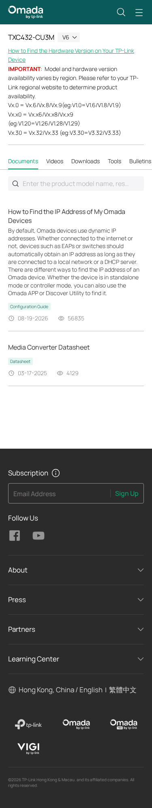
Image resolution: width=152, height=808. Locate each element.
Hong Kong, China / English (61, 689)
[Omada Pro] (123, 724)
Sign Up (127, 493)
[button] (121, 12)
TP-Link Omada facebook (14, 535)
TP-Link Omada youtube (38, 535)
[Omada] (76, 724)
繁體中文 (123, 689)
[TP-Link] (28, 724)
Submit (15, 183)
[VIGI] (28, 748)
